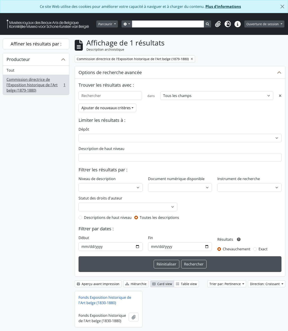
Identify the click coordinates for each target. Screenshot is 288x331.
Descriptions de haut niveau (108, 217)
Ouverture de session (263, 24)
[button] (218, 24)
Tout (10, 70)
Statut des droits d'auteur (100, 198)
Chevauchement (236, 249)
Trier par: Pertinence (225, 284)
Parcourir (105, 24)
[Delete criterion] (280, 95)
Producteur (18, 59)
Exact (263, 249)
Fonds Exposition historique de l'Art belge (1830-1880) (105, 300)
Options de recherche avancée (110, 72)
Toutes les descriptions (159, 217)
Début (84, 237)
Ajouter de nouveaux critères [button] (106, 107)
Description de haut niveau (101, 148)
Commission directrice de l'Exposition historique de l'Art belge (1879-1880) (35, 85)
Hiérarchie (138, 284)
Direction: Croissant (265, 284)
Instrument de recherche (238, 178)
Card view (164, 284)
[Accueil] (49, 24)
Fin (150, 237)
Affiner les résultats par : (36, 44)
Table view (188, 284)
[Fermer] (282, 6)
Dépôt (84, 129)
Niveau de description (97, 178)
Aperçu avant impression (100, 284)
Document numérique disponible (176, 178)
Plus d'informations (223, 6)
